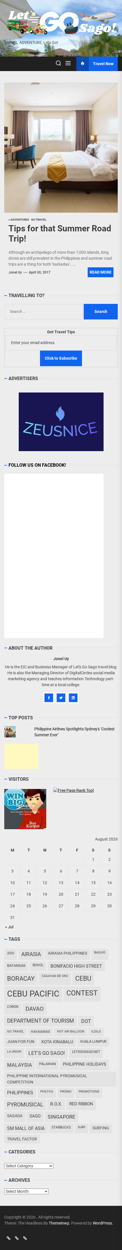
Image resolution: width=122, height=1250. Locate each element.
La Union (14, 1051)
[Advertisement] (21, 756)
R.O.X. (56, 1104)
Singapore (61, 1117)
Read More (101, 272)
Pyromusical (25, 1104)
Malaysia (19, 1065)
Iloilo (96, 1031)
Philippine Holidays (84, 1064)
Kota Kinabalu (57, 1041)
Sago (35, 1116)
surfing (100, 1128)
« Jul (9, 927)
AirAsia (31, 954)
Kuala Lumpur (93, 1041)
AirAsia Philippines (67, 953)
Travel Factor (22, 1139)
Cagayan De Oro (55, 976)
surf (81, 1127)
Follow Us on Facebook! (37, 465)
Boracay (21, 978)
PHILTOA (46, 1091)
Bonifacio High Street (76, 966)
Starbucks (61, 1127)
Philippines (20, 1092)
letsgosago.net (86, 1052)
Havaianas (40, 1032)
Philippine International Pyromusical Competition (47, 1079)
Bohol (38, 965)
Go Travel (15, 1031)
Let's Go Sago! (46, 1053)
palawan (47, 1064)
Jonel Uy (15, 272)
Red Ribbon (81, 1103)
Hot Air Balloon (70, 1031)
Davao (35, 1008)
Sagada (14, 1116)
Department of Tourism (40, 1021)
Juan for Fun (20, 1041)
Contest (82, 993)
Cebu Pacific (33, 994)
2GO (10, 953)
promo (65, 1091)
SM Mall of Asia (26, 1128)
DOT (86, 1021)
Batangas (16, 965)
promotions (89, 1091)
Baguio (100, 952)
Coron (12, 1007)
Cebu (83, 978)
